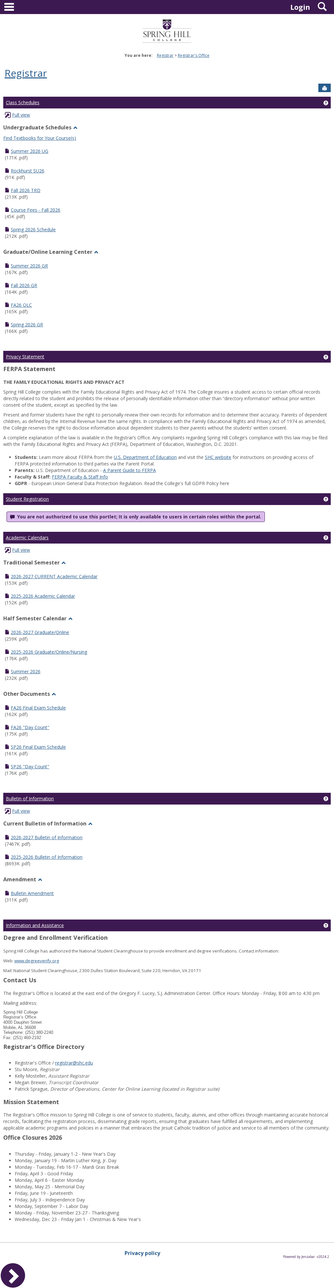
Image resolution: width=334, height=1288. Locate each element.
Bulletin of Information (30, 798)
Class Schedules (22, 102)
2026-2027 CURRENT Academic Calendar (54, 576)
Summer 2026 (25, 671)
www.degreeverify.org (36, 961)
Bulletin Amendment (32, 893)
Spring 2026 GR (27, 324)
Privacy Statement (25, 356)
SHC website (218, 457)
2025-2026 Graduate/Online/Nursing (49, 652)
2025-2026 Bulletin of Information (47, 857)
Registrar (165, 55)
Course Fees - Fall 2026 (35, 210)
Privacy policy (142, 1253)
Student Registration (27, 499)
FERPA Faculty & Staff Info (80, 477)
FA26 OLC (21, 305)
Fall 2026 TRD (25, 190)
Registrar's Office (193, 55)
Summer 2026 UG (29, 151)
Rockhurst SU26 (27, 171)
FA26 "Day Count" (30, 727)
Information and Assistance (35, 925)
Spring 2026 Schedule (33, 229)
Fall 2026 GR (24, 285)
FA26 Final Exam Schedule (38, 708)
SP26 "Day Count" (30, 766)
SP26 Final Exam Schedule (38, 747)
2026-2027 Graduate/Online (40, 632)
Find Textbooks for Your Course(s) (39, 138)
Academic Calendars (27, 537)
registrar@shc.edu (74, 1063)
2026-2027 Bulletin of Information (47, 837)
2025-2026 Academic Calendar (43, 596)
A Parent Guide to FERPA (129, 470)
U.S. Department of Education (145, 457)
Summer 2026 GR (29, 266)
